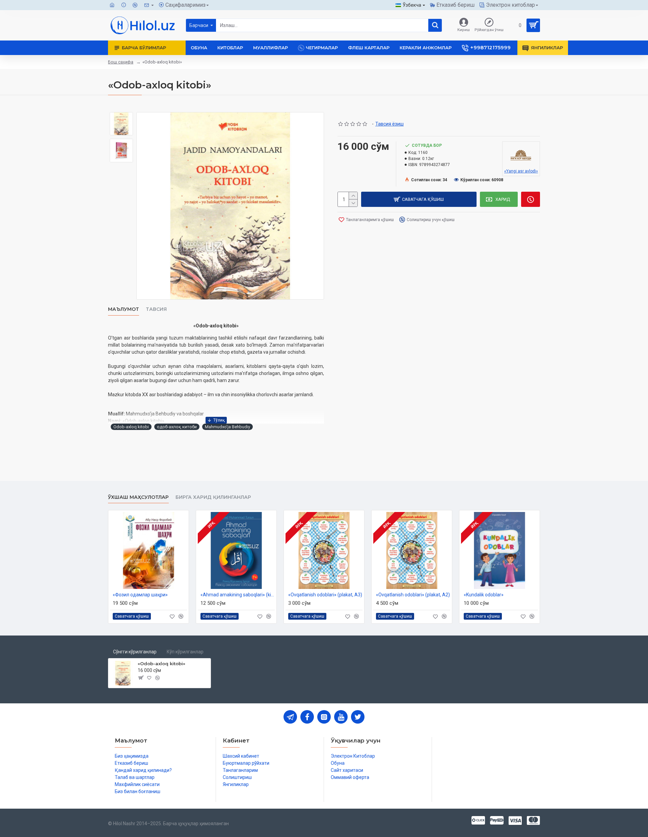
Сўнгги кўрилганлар (135, 651)
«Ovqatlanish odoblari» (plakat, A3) (325, 594)
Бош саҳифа (120, 61)
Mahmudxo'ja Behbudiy (227, 426)
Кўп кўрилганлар (185, 651)
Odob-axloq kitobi (131, 426)
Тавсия (156, 309)
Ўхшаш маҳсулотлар (138, 497)
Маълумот (123, 309)
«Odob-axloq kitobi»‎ (161, 663)
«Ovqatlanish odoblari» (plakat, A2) (413, 594)
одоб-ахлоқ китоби (177, 426)
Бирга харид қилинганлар (213, 497)
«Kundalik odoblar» (484, 594)
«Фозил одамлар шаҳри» (140, 594)
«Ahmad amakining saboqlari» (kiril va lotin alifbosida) (237, 594)
